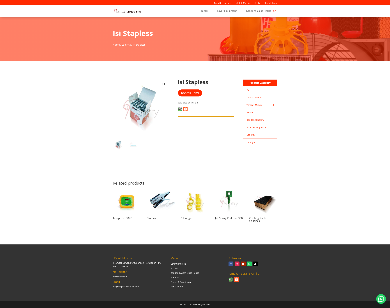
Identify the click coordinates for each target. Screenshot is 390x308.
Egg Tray (250, 134)
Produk (204, 11)
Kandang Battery (255, 119)
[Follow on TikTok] (255, 264)
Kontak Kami (270, 3)
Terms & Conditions (181, 282)
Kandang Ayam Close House (185, 273)
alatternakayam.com (200, 304)
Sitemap (175, 277)
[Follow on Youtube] (243, 264)
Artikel (258, 3)
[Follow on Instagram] (237, 264)
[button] (164, 84)
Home (116, 44)
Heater (250, 112)
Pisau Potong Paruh (256, 127)
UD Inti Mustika (243, 3)
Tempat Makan (254, 97)
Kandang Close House (258, 11)
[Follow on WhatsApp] (249, 264)
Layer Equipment (227, 11)
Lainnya (126, 44)
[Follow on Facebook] (231, 264)
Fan (248, 90)
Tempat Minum (260, 105)
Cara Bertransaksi (223, 3)
